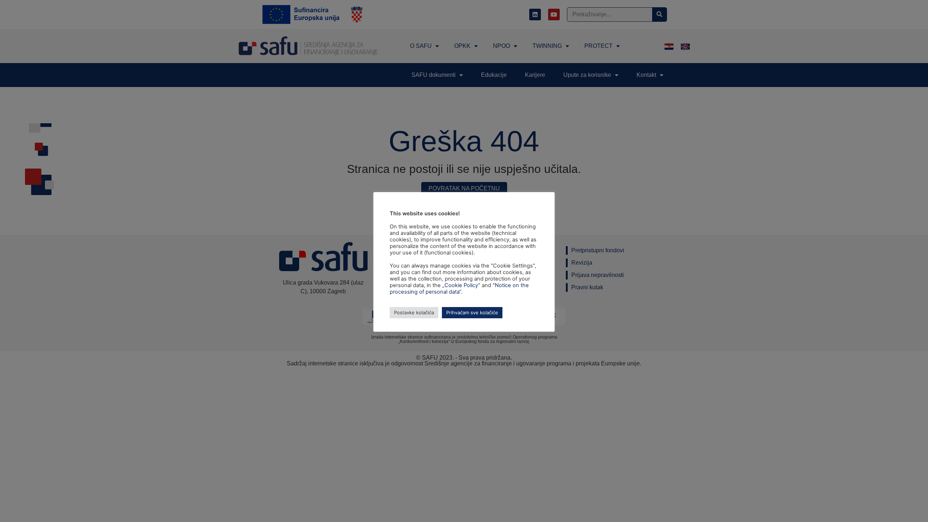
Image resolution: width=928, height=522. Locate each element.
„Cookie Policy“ (461, 285)
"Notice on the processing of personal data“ (459, 288)
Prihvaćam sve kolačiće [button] (472, 312)
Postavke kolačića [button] (414, 312)
